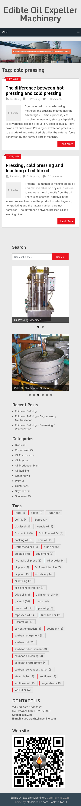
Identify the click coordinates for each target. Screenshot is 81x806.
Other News (22, 475)
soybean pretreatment (31, 662)
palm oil (22, 601)
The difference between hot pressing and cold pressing (35, 90)
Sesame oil (24, 621)
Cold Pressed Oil (51, 533)
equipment (44, 553)
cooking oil (23, 540)
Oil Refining (22, 470)
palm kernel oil (47, 594)
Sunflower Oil (23, 496)
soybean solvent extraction (33, 669)
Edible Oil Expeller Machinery (40, 14)
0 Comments (55, 98)
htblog (17, 98)
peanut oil (23, 608)
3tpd (20, 512)
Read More (66, 144)
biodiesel (23, 526)
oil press (22, 567)
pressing (45, 608)
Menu (5, 32)
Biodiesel (20, 445)
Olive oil (22, 594)
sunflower (48, 676)
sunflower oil (25, 683)
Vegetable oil (51, 683)
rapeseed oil (25, 615)
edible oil (22, 553)
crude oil (51, 546)
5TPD (36, 512)
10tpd (54, 512)
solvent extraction (28, 628)
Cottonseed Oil (24, 450)
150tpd (40, 519)
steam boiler (24, 676)
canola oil (45, 526)
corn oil (45, 540)
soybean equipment (29, 635)
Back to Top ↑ (59, 802)
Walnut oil (23, 690)
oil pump (22, 574)
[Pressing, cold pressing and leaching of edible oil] (13, 189)
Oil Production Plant (27, 465)
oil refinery (44, 574)
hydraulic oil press (28, 560)
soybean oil (24, 642)
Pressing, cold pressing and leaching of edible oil (34, 167)
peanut (42, 601)
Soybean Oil (22, 491)
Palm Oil (20, 480)
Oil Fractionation (25, 455)
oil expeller (56, 560)
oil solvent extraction (29, 587)
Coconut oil (24, 533)
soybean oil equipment (31, 649)
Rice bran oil (51, 615)
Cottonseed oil (26, 546)
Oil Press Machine (48, 567)
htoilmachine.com (37, 802)
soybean (55, 628)
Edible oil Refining (26, 411)
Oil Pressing (33, 98)
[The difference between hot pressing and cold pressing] (13, 112)
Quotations (21, 485)
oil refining (24, 581)
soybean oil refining (29, 655)
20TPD (21, 519)
